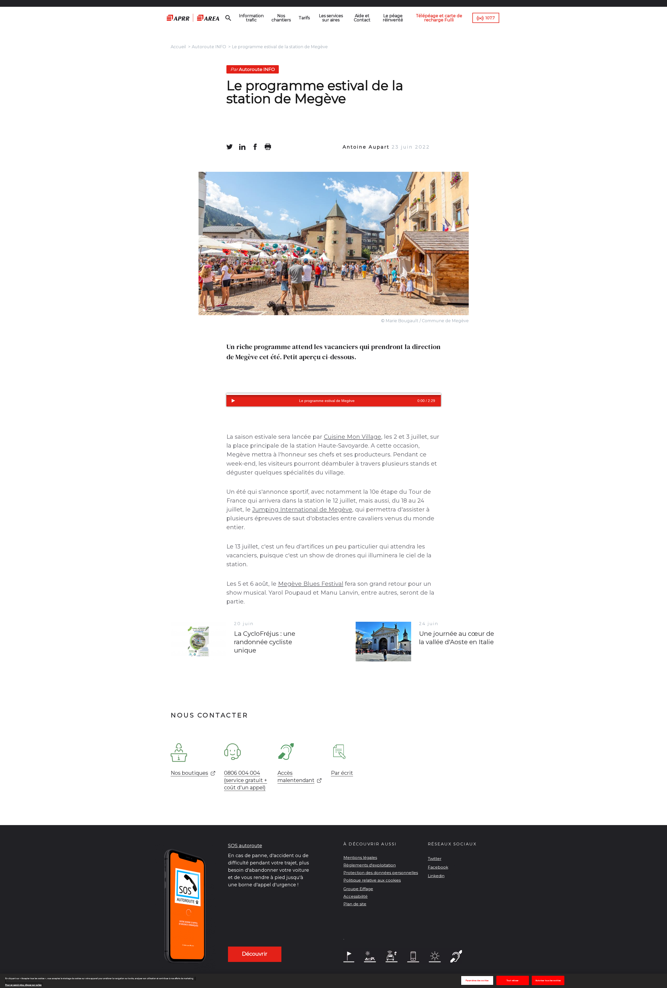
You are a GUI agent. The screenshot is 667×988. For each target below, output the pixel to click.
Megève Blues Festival (310, 583)
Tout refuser (512, 980)
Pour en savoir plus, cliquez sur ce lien (23, 984)
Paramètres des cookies (477, 980)
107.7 (490, 17)
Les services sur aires (331, 17)
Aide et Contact (362, 17)
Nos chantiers (281, 17)
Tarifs (304, 17)
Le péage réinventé (393, 17)
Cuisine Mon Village (352, 436)
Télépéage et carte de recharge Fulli (439, 17)
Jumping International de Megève (302, 509)
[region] (333, 981)
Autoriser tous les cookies (548, 980)
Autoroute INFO (209, 46)
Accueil (178, 46)
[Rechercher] (228, 18)
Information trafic (251, 17)
